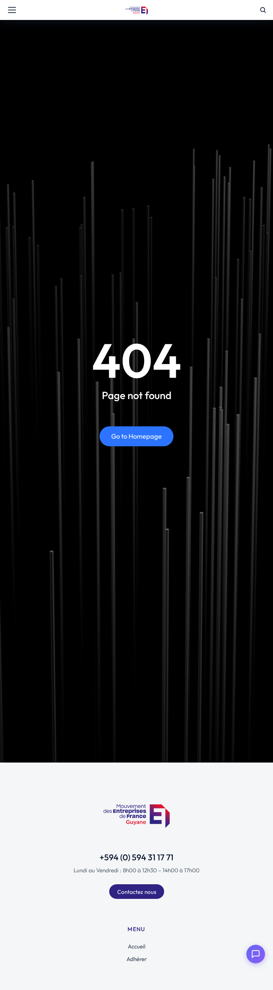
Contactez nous (136, 891)
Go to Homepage (136, 436)
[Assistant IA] (255, 954)
